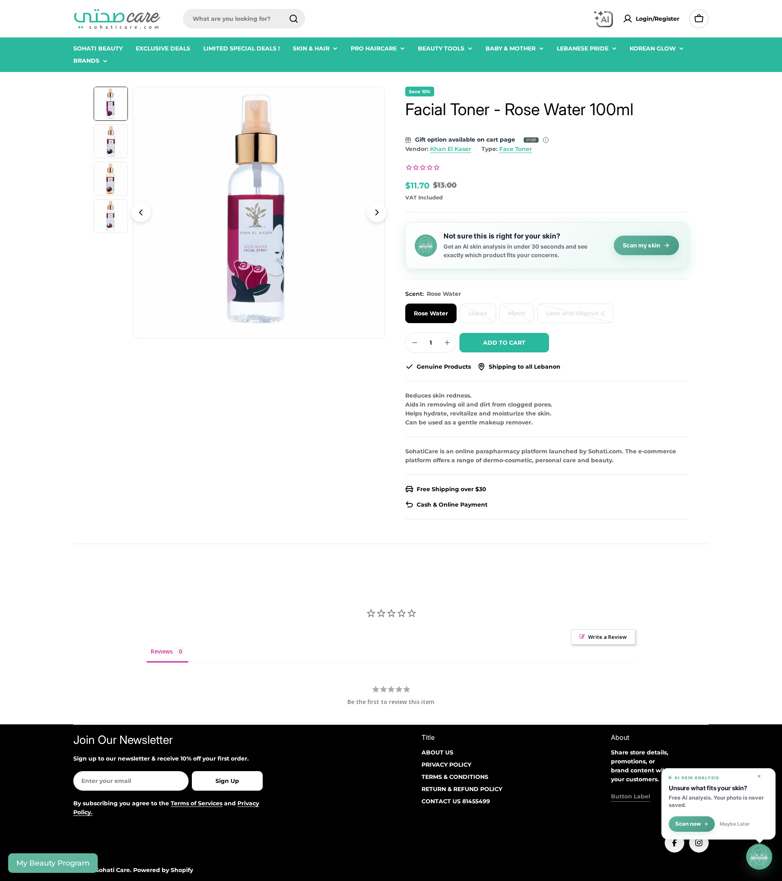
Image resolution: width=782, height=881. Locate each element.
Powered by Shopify (163, 870)
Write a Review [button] (607, 637)
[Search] (294, 19)
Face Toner (515, 149)
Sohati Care (112, 870)
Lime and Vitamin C (578, 316)
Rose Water (431, 313)
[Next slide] (377, 212)
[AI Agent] (603, 18)
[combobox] (244, 18)
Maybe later (735, 824)
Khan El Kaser (450, 149)
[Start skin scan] (759, 858)
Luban (482, 316)
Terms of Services (196, 803)
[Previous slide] (141, 212)
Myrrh (521, 316)
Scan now (688, 824)
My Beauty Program (53, 863)
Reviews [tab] (162, 651)
